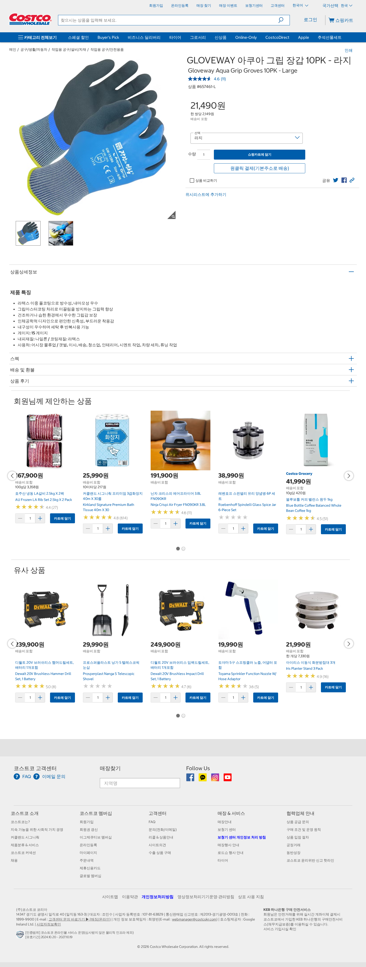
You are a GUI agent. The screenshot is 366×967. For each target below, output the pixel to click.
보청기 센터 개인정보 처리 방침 (242, 837)
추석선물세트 (330, 37)
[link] (336, 180)
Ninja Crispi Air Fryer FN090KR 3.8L (178, 504)
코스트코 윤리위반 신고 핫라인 (310, 860)
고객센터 (158, 813)
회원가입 (87, 822)
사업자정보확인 (49, 924)
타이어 (175, 37)
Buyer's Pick (108, 37)
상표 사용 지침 (251, 896)
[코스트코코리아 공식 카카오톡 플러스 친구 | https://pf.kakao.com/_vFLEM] (203, 779)
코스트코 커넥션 (23, 852)
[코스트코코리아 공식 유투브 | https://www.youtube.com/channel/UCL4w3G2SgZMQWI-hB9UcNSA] (228, 779)
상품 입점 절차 (298, 837)
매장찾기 (110, 768)
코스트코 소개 (25, 813)
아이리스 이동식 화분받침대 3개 (310, 662)
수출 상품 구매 (160, 852)
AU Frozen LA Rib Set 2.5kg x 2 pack (43, 499)
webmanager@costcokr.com (194, 919)
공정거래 (294, 845)
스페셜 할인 (78, 37)
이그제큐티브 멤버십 (96, 837)
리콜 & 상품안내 (161, 837)
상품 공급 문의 (298, 822)
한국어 (298, 5)
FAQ (152, 822)
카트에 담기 (62, 518)
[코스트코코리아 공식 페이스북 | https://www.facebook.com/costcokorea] (190, 779)
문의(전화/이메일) (163, 829)
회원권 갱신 (89, 829)
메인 (12, 49)
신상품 (221, 37)
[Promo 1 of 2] (178, 549)
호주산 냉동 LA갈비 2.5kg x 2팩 (39, 493)
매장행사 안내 (228, 845)
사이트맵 (110, 896)
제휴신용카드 (90, 868)
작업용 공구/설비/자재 (69, 49)
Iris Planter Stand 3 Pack (304, 668)
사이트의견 (157, 845)
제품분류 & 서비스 (25, 845)
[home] (30, 19)
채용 (14, 860)
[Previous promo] (12, 476)
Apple (303, 37)
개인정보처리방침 (158, 896)
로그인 (310, 19)
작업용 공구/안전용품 (107, 49)
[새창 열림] (20, 935)
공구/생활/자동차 (33, 49)
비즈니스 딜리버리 (144, 37)
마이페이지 (88, 852)
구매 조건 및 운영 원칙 (304, 829)
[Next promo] (349, 476)
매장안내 (225, 822)
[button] (284, 20)
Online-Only (246, 37)
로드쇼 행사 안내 (231, 852)
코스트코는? (20, 822)
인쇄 (349, 50)
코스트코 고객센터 (35, 768)
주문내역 (87, 860)
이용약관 (130, 896)
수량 (192, 153)
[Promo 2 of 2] (183, 549)
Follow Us (198, 768)
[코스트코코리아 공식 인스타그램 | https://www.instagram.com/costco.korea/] (215, 779)
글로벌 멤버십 (90, 876)
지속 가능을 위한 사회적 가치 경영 (37, 829)
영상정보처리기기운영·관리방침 (206, 896)
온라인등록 (88, 845)
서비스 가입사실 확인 (279, 929)
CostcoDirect (277, 37)
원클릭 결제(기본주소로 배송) (259, 168)
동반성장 (294, 852)
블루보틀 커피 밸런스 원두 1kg (309, 499)
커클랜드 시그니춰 (25, 837)
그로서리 (198, 37)
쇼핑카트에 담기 (259, 154)
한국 (344, 5)
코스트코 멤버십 (96, 813)
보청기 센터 (227, 829)
